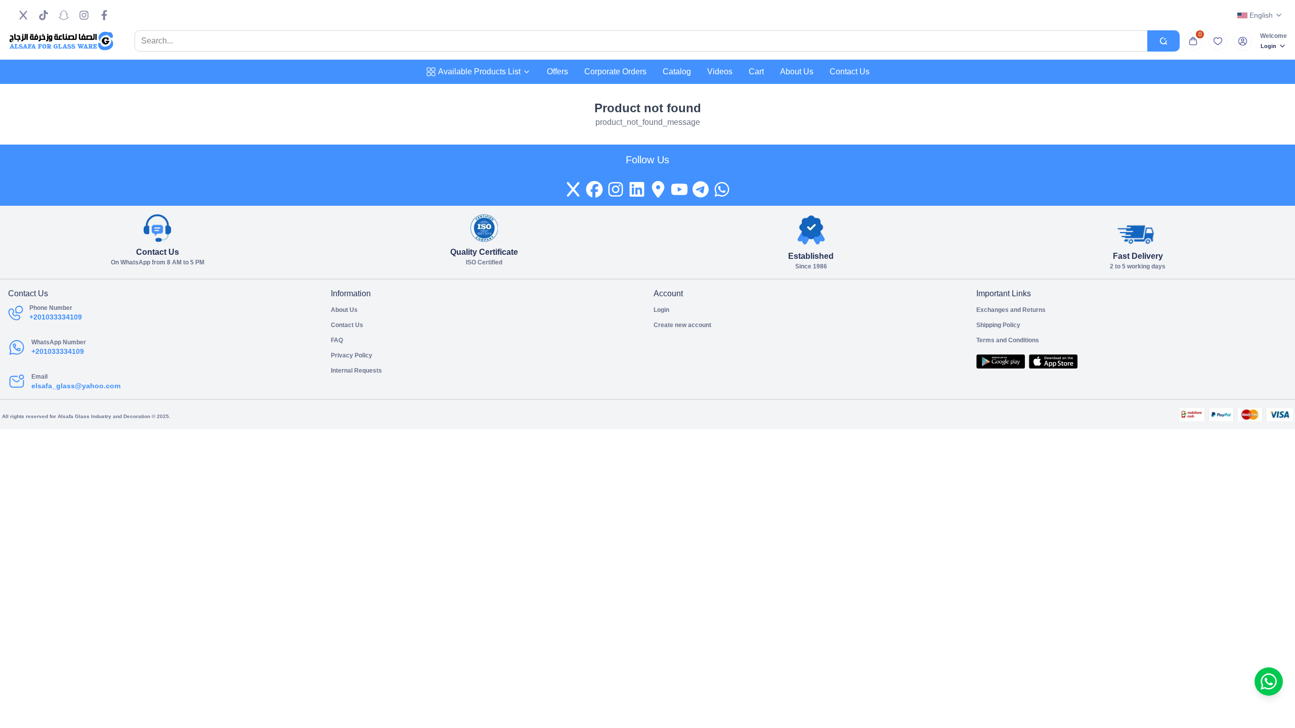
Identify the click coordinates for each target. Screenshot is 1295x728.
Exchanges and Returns (1011, 309)
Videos (719, 71)
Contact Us (850, 71)
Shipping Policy (998, 325)
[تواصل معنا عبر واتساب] (1269, 681)
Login (1268, 46)
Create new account (682, 325)
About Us (796, 71)
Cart (756, 71)
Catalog (677, 71)
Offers (557, 71)
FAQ (337, 340)
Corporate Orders (615, 71)
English (1261, 15)
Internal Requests (356, 370)
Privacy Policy (351, 355)
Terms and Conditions (1007, 340)
